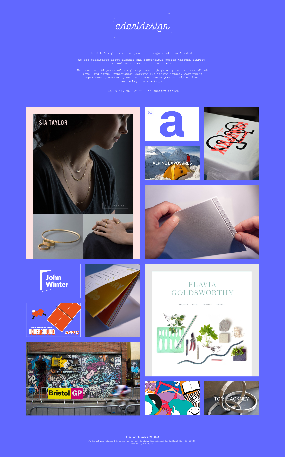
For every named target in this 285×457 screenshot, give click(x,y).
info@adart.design (163, 91)
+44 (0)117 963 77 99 (124, 91)
